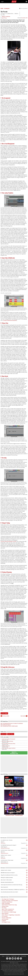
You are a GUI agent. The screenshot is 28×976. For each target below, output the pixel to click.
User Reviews (5, 916)
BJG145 (2, 851)
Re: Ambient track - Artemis (6, 840)
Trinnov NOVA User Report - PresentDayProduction (14, 815)
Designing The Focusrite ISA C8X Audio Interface (14, 787)
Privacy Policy (23, 956)
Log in (2, 1)
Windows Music (5, 906)
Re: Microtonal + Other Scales (7, 850)
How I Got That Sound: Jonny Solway (8, 743)
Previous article (6, 716)
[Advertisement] (14, 764)
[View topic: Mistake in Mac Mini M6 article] (26, 882)
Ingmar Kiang (4, 17)
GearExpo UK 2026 (14, 801)
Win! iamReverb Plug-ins (6, 724)
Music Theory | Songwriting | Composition (11, 915)
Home (2, 8)
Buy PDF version (4, 713)
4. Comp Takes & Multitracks (8, 258)
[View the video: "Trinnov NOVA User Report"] (14, 809)
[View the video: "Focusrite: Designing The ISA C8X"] (14, 781)
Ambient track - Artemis (6, 855)
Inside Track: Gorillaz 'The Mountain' (8, 739)
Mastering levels (4, 887)
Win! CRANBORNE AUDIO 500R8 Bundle (9, 726)
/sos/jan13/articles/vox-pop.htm (10, 320)
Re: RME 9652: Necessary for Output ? (8, 845)
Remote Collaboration (6, 917)
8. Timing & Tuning (5, 523)
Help (19, 956)
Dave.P (2, 856)
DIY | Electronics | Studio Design (9, 912)
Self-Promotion (3, 843)
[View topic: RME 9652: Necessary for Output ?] (26, 872)
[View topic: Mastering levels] (26, 887)
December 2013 (24, 17)
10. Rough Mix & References (7, 667)
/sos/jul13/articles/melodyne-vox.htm (8, 541)
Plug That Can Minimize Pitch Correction (9, 875)
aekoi (2, 841)
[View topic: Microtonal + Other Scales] (26, 880)
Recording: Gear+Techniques (5, 848)
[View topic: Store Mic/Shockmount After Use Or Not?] (26, 892)
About (3, 956)
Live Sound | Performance (7, 910)
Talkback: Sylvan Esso (6, 745)
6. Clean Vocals (4, 376)
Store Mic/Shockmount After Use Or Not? (9, 892)
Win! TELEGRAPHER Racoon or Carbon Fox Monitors (12, 723)
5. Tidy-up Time (4, 323)
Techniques (6, 8)
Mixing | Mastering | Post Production (10, 900)
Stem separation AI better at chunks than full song (11, 884)
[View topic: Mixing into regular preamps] (26, 877)
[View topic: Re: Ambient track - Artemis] (26, 840)
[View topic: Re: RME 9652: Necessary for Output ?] (26, 845)
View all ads (3, 734)
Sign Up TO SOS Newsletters (14, 752)
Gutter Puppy (3, 846)
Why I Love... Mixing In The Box (7, 741)
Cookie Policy (13, 956)
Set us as (23, 8)
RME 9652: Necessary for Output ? (8, 872)
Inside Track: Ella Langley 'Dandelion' (8, 748)
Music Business (5, 913)
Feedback (4, 920)
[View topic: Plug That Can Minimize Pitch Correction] (26, 875)
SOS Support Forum (6, 922)
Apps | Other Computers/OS (8, 909)
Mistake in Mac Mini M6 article (7, 882)
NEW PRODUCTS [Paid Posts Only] (9, 904)
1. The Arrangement (5, 98)
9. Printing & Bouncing (6, 572)
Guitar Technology (6, 903)
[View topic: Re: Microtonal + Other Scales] (26, 850)
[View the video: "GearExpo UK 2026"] (14, 795)
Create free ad (10, 734)
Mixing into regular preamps (7, 877)
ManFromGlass (4, 862)
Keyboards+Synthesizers (4, 853)
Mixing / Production (6, 16)
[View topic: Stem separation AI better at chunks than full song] (26, 884)
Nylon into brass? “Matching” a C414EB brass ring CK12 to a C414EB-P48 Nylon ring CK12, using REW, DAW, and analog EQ (13, 889)
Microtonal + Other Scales (6, 879)
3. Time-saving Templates (7, 193)
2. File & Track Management (7, 144)
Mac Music (4, 907)
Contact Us (8, 956)
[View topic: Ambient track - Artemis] (26, 855)
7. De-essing (3, 458)
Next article (23, 716)
